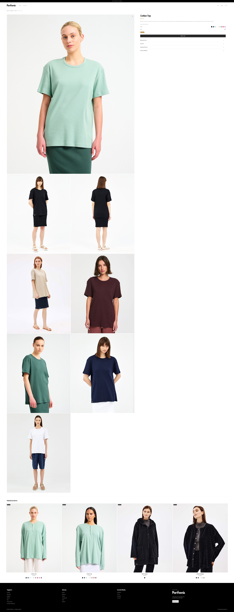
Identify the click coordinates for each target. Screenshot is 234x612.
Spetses (63, 601)
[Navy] (28, 578)
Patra (63, 599)
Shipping (8, 596)
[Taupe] (202, 578)
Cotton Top (33, 574)
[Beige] (33, 578)
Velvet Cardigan (200, 574)
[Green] (35, 578)
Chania (63, 596)
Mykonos (64, 594)
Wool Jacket (145, 574)
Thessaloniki (64, 597)
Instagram (119, 592)
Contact (8, 592)
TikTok (118, 594)
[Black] (26, 578)
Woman (11, 10)
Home (8, 10)
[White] (32, 578)
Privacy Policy (9, 601)
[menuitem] (218, 5)
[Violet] (39, 578)
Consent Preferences (11, 603)
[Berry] (37, 578)
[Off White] (200, 578)
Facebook (119, 596)
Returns (8, 597)
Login (222, 5)
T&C (8, 599)
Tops (16, 10)
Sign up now (175, 601)
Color (141, 26)
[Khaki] (204, 578)
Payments (9, 594)
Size (141, 29)
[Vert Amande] (30, 578)
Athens (63, 592)
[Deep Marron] (41, 578)
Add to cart (183, 35)
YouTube (119, 597)
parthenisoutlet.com (223, 609)
